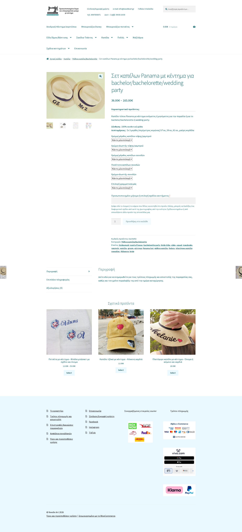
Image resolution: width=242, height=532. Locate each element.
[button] (100, 76)
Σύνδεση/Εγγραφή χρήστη (98, 9)
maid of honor (136, 245)
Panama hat (148, 248)
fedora (172, 248)
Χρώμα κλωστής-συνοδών (123, 174)
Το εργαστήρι (56, 410)
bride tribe (165, 245)
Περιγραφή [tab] (51, 271)
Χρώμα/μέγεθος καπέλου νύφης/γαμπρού (131, 136)
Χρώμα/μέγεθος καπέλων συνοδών (128, 155)
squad (179, 245)
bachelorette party (152, 245)
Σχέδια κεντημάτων (56, 48)
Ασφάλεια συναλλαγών (61, 433)
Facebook (93, 421)
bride (132, 251)
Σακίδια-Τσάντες (84, 37)
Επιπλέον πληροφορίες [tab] (58, 279)
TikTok (92, 432)
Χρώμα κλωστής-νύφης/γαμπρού (127, 145)
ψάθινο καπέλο (161, 248)
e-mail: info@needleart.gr (123, 9)
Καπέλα (105, 37)
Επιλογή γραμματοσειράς (123, 183)
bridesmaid (124, 245)
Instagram (94, 427)
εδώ (106, 277)
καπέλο (123, 248)
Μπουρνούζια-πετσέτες (118, 26)
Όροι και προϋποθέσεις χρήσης (61, 515)
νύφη (173, 245)
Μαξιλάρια (138, 37)
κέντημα (138, 248)
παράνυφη (187, 245)
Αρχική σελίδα (56, 59)
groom (130, 248)
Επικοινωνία (80, 48)
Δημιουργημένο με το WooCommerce (97, 515)
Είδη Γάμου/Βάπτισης (57, 37)
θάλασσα (125, 251)
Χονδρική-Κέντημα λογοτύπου (61, 26)
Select (69, 373)
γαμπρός (115, 248)
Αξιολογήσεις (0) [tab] (54, 287)
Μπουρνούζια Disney (91, 26)
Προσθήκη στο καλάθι (137, 221)
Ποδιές (120, 37)
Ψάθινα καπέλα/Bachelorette (84, 59)
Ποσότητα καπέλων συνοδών (125, 164)
